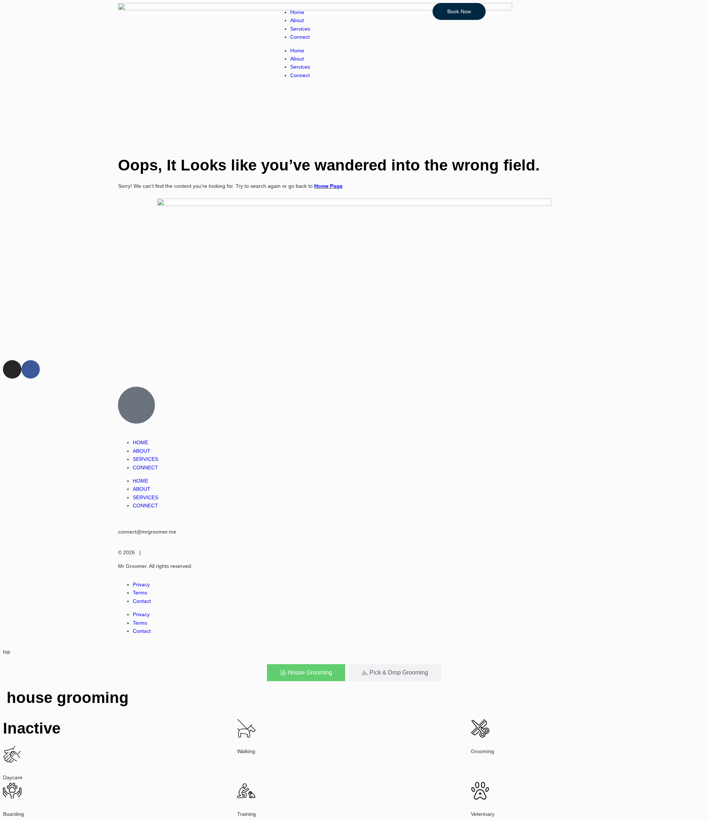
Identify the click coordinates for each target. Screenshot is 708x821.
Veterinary (482, 814)
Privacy (141, 584)
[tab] (306, 672)
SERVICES (145, 459)
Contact (142, 601)
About (297, 20)
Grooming (482, 751)
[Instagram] (12, 369)
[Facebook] (30, 369)
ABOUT (141, 451)
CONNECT (145, 467)
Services (300, 29)
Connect (300, 37)
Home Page (328, 186)
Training (246, 814)
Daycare (12, 777)
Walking (246, 751)
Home (297, 12)
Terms (140, 593)
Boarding (13, 814)
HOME (140, 442)
